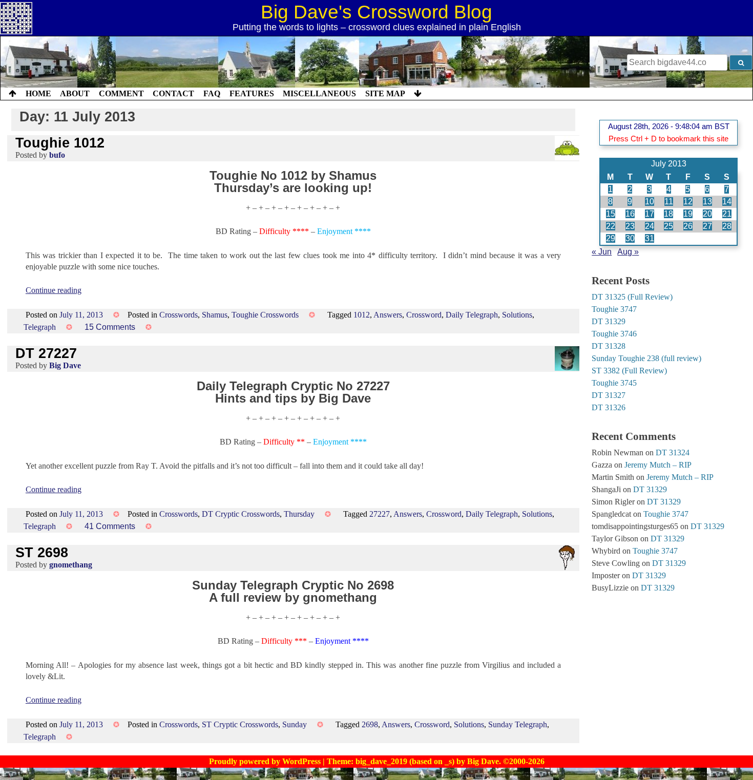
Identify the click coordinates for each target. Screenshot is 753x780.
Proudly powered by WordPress (266, 761)
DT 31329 (608, 321)
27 (707, 226)
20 (707, 213)
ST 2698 (41, 552)
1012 (361, 314)
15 (610, 213)
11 (668, 201)
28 (726, 226)
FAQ (211, 93)
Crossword (424, 314)
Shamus (214, 314)
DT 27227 (46, 353)
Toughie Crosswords (265, 314)
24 (649, 226)
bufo (57, 155)
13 (707, 201)
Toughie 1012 (59, 143)
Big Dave (65, 365)
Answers (387, 314)
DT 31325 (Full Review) (632, 296)
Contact (173, 93)
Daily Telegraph (472, 314)
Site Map (385, 93)
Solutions (517, 314)
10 (649, 201)
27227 (379, 514)
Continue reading (53, 290)
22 (610, 226)
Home (38, 93)
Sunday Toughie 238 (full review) (646, 358)
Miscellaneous (319, 93)
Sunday (294, 724)
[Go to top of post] (12, 94)
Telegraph (40, 327)
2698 (370, 724)
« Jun (602, 251)
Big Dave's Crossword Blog (376, 12)
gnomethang (70, 564)
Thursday (299, 514)
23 (630, 226)
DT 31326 (608, 407)
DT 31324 (672, 452)
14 (726, 201)
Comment (121, 93)
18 (668, 213)
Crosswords (178, 314)
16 (630, 213)
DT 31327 (608, 395)
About (75, 93)
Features (251, 93)
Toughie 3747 (614, 309)
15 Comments (110, 327)
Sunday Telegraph (517, 724)
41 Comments (110, 526)
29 (610, 238)
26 (688, 226)
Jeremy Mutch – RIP (658, 464)
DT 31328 (608, 346)
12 (688, 201)
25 (668, 226)
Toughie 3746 (614, 333)
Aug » (628, 251)
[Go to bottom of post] (418, 94)
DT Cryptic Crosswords (241, 514)
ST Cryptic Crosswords (240, 724)
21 (726, 213)
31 (649, 238)
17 (649, 213)
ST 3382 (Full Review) (629, 370)
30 (630, 238)
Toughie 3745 (614, 382)
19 (688, 213)
